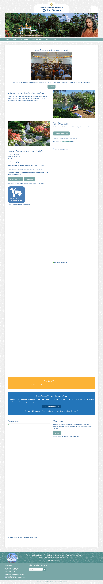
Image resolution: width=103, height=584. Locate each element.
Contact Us (38, 581)
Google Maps (29, 179)
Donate (57, 433)
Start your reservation (51, 406)
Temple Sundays (66, 141)
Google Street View (15, 179)
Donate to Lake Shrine (48, 581)
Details (51, 87)
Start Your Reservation (61, 133)
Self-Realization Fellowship (61, 581)
